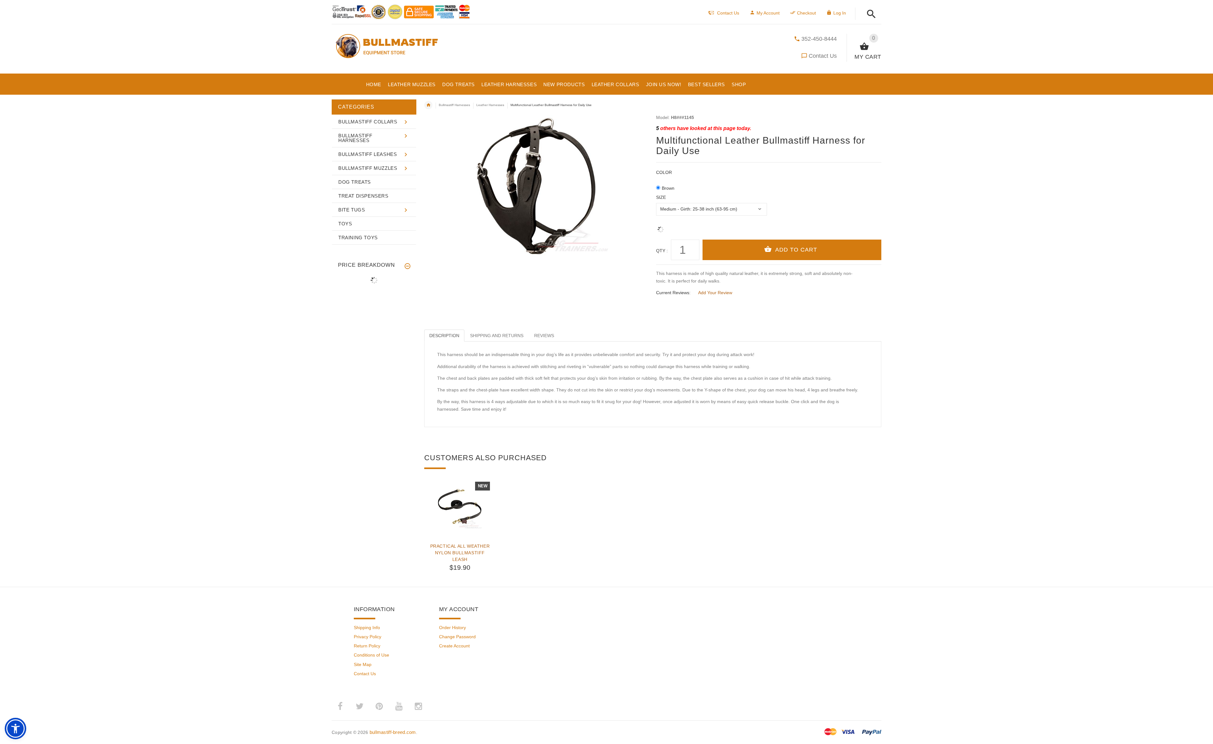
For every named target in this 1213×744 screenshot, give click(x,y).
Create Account (454, 645)
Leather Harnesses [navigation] (490, 105)
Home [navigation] (428, 105)
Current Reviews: (673, 292)
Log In (839, 12)
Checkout (806, 12)
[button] (869, 14)
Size (661, 197)
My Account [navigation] (768, 12)
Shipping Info (367, 627)
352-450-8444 (819, 39)
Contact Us (823, 56)
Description (444, 335)
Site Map (362, 664)
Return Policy (367, 645)
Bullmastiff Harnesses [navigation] (454, 105)
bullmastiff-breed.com (393, 732)
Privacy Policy (367, 636)
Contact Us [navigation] (728, 12)
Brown (668, 188)
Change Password (457, 636)
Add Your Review (715, 292)
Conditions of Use (371, 655)
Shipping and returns (496, 335)
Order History (452, 627)
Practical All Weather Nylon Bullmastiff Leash (460, 553)
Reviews (544, 335)
